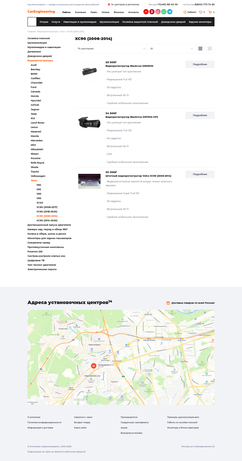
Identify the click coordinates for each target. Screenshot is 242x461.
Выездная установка (131, 433)
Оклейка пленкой (38, 38)
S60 (39, 184)
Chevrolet (36, 82)
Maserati (36, 131)
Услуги (56, 21)
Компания (80, 12)
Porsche (35, 158)
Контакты (133, 12)
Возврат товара (82, 422)
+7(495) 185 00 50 (167, 4)
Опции (44, 21)
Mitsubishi (37, 149)
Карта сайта (80, 427)
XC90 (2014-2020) (47, 220)
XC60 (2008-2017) (47, 207)
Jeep (34, 113)
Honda (35, 96)
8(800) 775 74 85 (205, 4)
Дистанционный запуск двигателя (49, 224)
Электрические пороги (42, 269)
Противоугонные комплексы (45, 247)
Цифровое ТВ (35, 260)
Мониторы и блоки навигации (183, 427)
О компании (33, 417)
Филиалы (119, 12)
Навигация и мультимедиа (79, 21)
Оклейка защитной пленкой (140, 21)
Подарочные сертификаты (135, 422)
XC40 (40, 202)
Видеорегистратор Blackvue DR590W (129, 65)
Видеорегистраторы (47, 31)
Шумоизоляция (109, 21)
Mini (33, 144)
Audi (34, 65)
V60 (39, 193)
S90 (39, 189)
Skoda (34, 167)
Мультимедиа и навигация (44, 47)
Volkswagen (38, 176)
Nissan (35, 153)
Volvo (62, 31)
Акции (124, 427)
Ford (33, 87)
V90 (39, 198)
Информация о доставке (40, 427)
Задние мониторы (200, 21)
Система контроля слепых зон (46, 256)
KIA (33, 118)
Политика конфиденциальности (44, 422)
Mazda (35, 136)
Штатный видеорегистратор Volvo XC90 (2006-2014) (138, 175)
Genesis (35, 91)
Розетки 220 (35, 251)
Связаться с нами (83, 417)
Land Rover (37, 122)
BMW (34, 73)
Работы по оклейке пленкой (182, 422)
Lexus (34, 127)
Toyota (35, 171)
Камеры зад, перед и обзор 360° (47, 229)
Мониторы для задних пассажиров (49, 238)
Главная (31, 31)
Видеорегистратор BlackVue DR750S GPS (132, 116)
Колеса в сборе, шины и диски (46, 233)
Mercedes (36, 140)
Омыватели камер (38, 242)
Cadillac (35, 78)
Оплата (105, 12)
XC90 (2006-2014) (47, 216)
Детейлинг (34, 51)
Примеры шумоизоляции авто (183, 417)
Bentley (35, 69)
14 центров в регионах (125, 4)
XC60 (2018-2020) (47, 211)
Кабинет (192, 12)
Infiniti (35, 104)
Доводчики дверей (173, 21)
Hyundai (36, 100)
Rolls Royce (37, 162)
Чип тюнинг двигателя (41, 264)
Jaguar (35, 109)
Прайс (94, 12)
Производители (129, 417)
